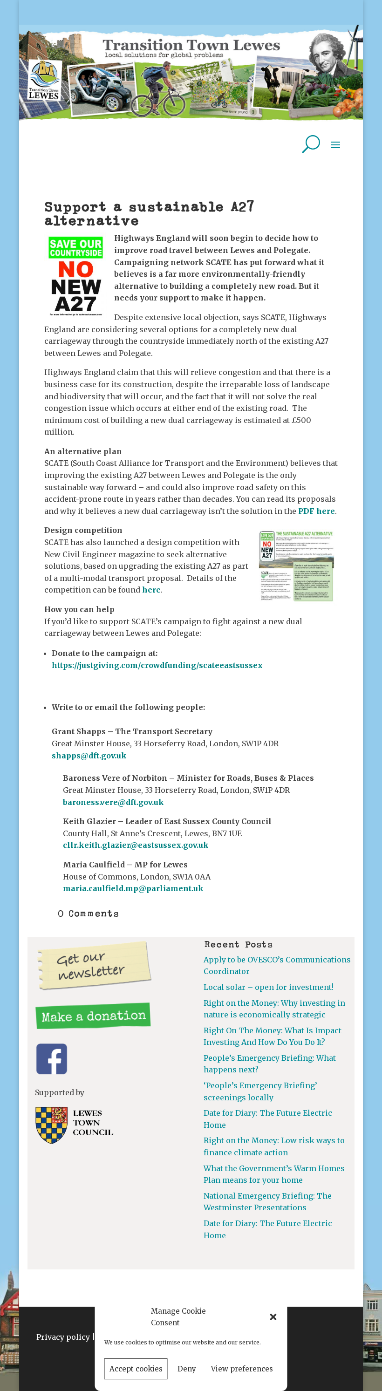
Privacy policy (63, 1337)
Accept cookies (136, 1368)
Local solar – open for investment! (269, 987)
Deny (186, 1368)
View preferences (242, 1368)
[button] (273, 1317)
